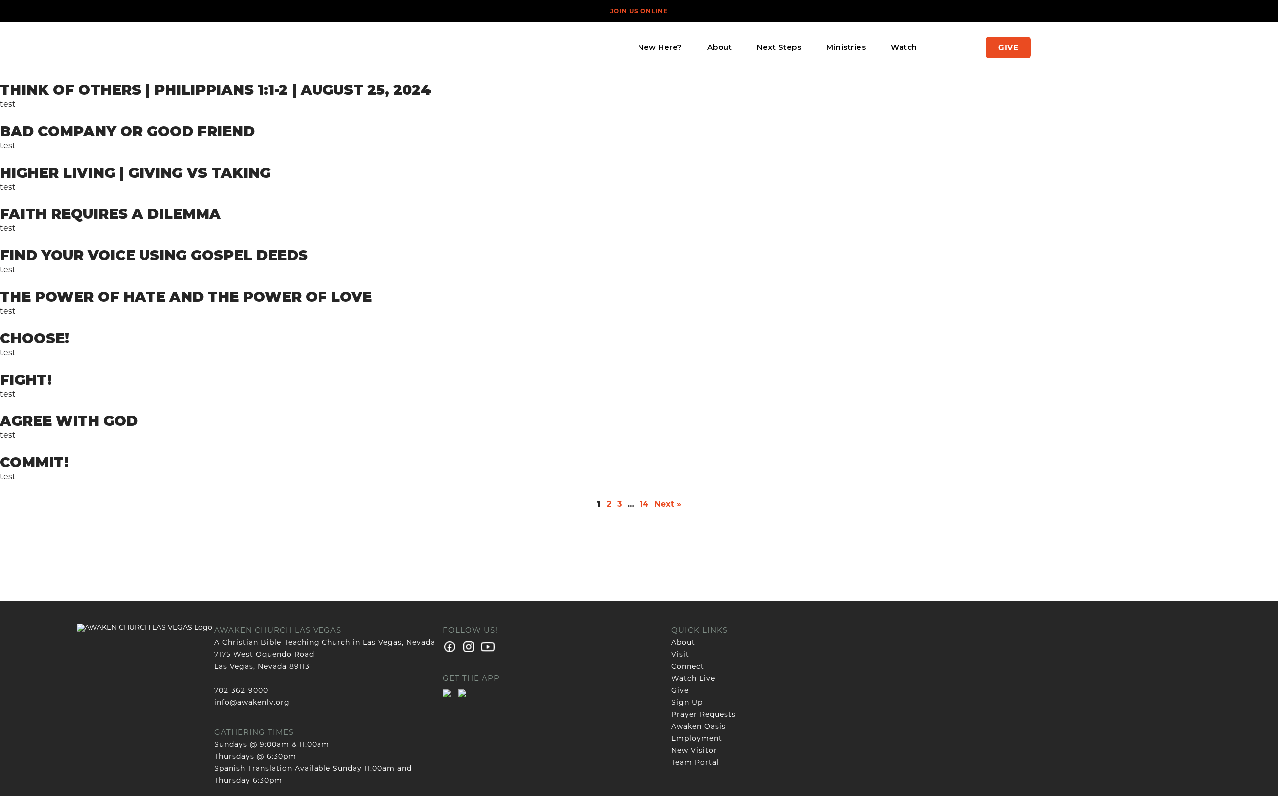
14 (644, 504)
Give (1008, 47)
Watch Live (693, 678)
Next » (667, 504)
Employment (696, 738)
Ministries (846, 47)
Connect (687, 666)
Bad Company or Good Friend (127, 131)
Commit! (34, 462)
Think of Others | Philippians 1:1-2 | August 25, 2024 (215, 89)
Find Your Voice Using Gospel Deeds (154, 255)
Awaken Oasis (698, 726)
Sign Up (687, 702)
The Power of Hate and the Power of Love (186, 296)
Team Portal (695, 762)
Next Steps (779, 47)
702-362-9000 (241, 690)
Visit (680, 654)
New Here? (660, 47)
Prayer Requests (703, 714)
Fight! (26, 379)
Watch (904, 47)
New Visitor (694, 750)
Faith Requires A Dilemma (110, 213)
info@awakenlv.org (252, 702)
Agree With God (69, 420)
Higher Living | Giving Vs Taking (135, 172)
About (719, 47)
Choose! (34, 338)
